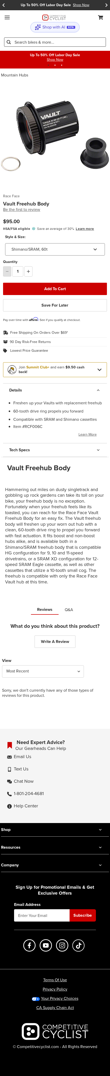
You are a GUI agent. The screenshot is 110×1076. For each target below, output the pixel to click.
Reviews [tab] (44, 609)
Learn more (85, 229)
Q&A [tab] (69, 610)
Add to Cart (55, 289)
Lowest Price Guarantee (29, 350)
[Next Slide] (106, 5)
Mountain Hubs (14, 75)
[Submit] (9, 42)
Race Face (11, 196)
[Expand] (99, 370)
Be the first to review (21, 209)
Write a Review (55, 641)
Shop (5, 830)
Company (10, 865)
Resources (10, 847)
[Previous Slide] (3, 5)
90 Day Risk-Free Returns (30, 342)
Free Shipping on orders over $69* (39, 332)
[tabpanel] (55, 664)
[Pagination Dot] (48, 65)
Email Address (27, 904)
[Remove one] (7, 271)
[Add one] (28, 271)
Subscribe (82, 915)
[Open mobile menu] (7, 17)
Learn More (88, 434)
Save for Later (54, 305)
